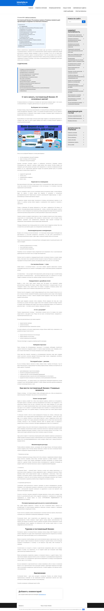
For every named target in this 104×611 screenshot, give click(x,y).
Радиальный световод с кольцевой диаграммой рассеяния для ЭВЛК (75, 91)
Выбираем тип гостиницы (26, 29)
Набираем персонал (25, 37)
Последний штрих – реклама (27, 38)
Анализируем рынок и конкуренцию (28, 32)
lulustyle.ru (22, 2)
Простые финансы (81, 11)
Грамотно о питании (41, 8)
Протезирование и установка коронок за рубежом (74, 99)
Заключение (22, 46)
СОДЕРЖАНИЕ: (24, 26)
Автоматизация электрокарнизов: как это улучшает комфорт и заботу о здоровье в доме (76, 60)
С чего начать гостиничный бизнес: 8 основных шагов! (31, 28)
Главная (30, 8)
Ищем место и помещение (26, 30)
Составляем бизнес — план (26, 33)
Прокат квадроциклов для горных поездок (73, 68)
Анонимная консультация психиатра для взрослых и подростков (74, 45)
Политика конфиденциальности (75, 118)
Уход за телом (67, 8)
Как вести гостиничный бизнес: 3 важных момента (30, 40)
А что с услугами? (24, 35)
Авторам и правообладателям (74, 116)
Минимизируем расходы (26, 42)
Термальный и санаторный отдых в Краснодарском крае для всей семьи (75, 51)
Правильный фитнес (55, 8)
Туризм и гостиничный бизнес (25, 45)
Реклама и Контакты (72, 120)
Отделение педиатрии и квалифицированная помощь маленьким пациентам (74, 40)
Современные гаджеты (79, 8)
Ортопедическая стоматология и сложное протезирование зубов (75, 35)
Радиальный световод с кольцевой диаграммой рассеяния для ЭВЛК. (75, 86)
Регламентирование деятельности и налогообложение (32, 43)
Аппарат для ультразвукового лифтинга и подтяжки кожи (74, 81)
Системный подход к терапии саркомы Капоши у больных (74, 64)
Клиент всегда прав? (25, 41)
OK (83, 609)
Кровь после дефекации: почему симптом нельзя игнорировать (75, 55)
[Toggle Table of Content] (43, 25)
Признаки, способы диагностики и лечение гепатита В (75, 72)
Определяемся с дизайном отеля (28, 34)
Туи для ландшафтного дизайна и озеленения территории (75, 103)
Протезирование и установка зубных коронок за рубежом (74, 95)
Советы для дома (68, 11)
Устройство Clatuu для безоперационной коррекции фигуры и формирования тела (76, 77)
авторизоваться (42, 594)
